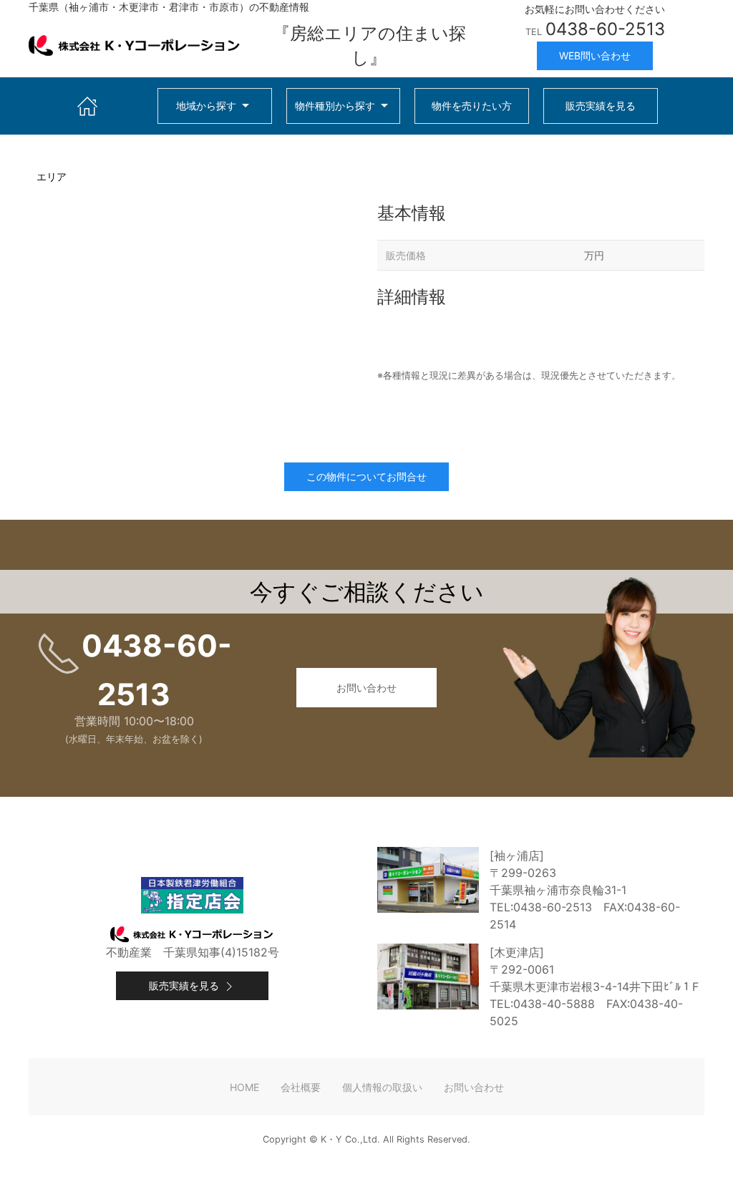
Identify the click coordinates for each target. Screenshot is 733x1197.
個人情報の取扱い (382, 1087)
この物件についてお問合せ (366, 476)
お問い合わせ (366, 688)
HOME (244, 1087)
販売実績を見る (600, 106)
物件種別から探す (335, 106)
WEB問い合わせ (595, 55)
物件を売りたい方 (472, 106)
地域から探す (206, 106)
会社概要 (301, 1087)
